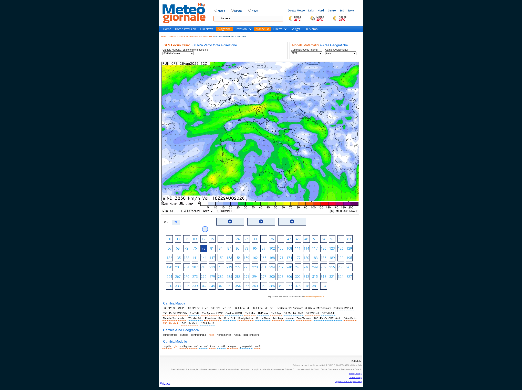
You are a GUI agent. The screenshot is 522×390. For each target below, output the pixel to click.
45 (298, 239)
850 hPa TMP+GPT (264, 308)
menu (314, 49)
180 (306, 258)
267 (178, 277)
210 (203, 267)
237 (280, 267)
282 (220, 277)
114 (306, 248)
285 (229, 277)
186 (323, 258)
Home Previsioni (186, 29)
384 (323, 286)
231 (263, 267)
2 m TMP (194, 313)
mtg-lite (167, 346)
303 (280, 277)
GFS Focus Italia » (204, 36)
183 (315, 258)
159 (246, 258)
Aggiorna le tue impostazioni (348, 381)
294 (255, 277)
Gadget (295, 29)
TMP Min (250, 313)
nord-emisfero (251, 334)
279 (212, 277)
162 (255, 258)
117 (315, 248)
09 (195, 239)
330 (169, 286)
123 (332, 248)
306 (289, 277)
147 (212, 258)
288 (238, 277)
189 (332, 258)
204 (186, 267)
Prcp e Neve (263, 318)
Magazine (224, 29)
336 (186, 286)
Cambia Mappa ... (185, 50)
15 (212, 239)
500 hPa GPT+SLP (173, 308)
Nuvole (290, 318)
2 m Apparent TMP (212, 313)
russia (237, 334)
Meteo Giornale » (169, 36)
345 (212, 286)
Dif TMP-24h (328, 313)
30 (255, 239)
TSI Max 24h (195, 318)
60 (340, 239)
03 (178, 239)
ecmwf (203, 346)
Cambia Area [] (336, 50)
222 (238, 267)
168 (272, 258)
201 (178, 267)
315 (315, 277)
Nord (321, 10)
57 (332, 239)
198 (169, 267)
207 (195, 267)
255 (332, 267)
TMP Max (263, 313)
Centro (332, 10)
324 (340, 277)
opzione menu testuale (195, 49)
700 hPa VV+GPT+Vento (327, 318)
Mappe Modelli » (187, 36)
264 (169, 277)
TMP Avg (276, 313)
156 (238, 258)
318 (323, 277)
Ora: (166, 222)
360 (255, 286)
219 (229, 267)
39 (280, 239)
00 (169, 239)
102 (272, 248)
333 (178, 286)
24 (238, 239)
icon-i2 (221, 346)
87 (229, 248)
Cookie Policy (355, 377)
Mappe (260, 29)
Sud (342, 10)
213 (212, 267)
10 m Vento (350, 318)
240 (289, 267)
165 (263, 258)
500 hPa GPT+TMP (197, 308)
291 (246, 277)
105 (280, 248)
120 (323, 248)
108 (289, 248)
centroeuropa (198, 334)
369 (280, 286)
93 (246, 248)
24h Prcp (278, 318)
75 (195, 248)
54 (323, 239)
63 (349, 239)
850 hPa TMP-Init (343, 308)
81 (212, 248)
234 (272, 267)
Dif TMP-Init (312, 313)
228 (255, 267)
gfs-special (246, 346)
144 (203, 258)
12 (203, 239)
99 (263, 248)
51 (315, 239)
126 (340, 248)
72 (186, 248)
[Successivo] (292, 221)
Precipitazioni (245, 318)
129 (349, 248)
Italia (311, 10)
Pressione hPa (213, 318)
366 (272, 286)
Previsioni (241, 29)
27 (246, 239)
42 (289, 239)
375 (298, 286)
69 (178, 248)
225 (246, 267)
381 (315, 286)
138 (186, 258)
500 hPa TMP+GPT (221, 308)
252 (323, 267)
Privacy (165, 383)
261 (349, 267)
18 (220, 239)
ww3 (257, 346)
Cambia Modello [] (304, 50)
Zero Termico (303, 318)
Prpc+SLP (230, 318)
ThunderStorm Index (174, 318)
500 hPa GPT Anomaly (290, 308)
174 (289, 258)
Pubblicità (357, 361)
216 (220, 267)
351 (229, 286)
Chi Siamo (311, 29)
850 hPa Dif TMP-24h (175, 313)
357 (246, 286)
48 (306, 239)
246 (306, 267)
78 (203, 248)
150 (220, 258)
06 (186, 239)
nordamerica (224, 334)
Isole (351, 10)
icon (212, 346)
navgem (232, 346)
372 (289, 286)
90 (238, 248)
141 (195, 258)
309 (298, 277)
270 (186, 277)
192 (340, 258)
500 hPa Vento (190, 323)
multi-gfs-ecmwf (188, 346)
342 (203, 286)
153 (229, 258)
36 (272, 239)
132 (169, 258)
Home (167, 29)
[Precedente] (230, 221)
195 (349, 258)
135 (178, 258)
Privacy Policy (355, 373)
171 (280, 258)
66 (169, 248)
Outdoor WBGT (234, 313)
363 (263, 286)
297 (263, 277)
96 (255, 248)
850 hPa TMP (242, 308)
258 (340, 267)
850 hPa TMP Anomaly (318, 308)
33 (263, 239)
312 (306, 277)
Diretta (277, 29)
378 (306, 286)
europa (184, 334)
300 (272, 277)
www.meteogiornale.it (314, 297)
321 (332, 277)
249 (315, 267)
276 (203, 277)
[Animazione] (261, 221)
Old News (206, 29)
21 (229, 239)
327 (349, 277)
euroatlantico (170, 334)
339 (195, 286)
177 (298, 258)
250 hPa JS (207, 323)
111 (298, 248)
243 (298, 267)
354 (238, 286)
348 (220, 286)
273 (195, 277)
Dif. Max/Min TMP (293, 313)
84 (220, 248)
